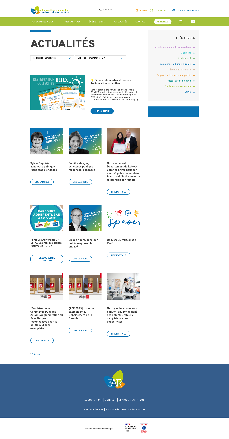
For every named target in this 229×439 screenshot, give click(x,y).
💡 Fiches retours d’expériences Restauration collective (111, 82)
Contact (141, 21)
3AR (100, 400)
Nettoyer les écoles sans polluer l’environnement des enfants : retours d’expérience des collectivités (122, 315)
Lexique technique (132, 400)
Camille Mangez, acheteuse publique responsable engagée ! (82, 167)
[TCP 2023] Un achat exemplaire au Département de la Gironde (82, 313)
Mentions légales (93, 409)
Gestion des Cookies (133, 409)
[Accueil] (50, 10)
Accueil (89, 400)
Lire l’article (102, 111)
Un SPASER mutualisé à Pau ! (121, 241)
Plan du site (113, 409)
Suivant (37, 354)
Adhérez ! (163, 21)
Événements (97, 21)
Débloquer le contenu (47, 259)
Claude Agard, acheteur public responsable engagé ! (83, 243)
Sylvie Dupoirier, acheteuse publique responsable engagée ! (44, 167)
